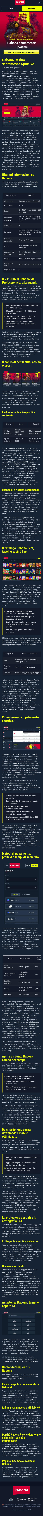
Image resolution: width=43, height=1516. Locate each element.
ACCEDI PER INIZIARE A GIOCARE (21, 52)
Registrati (32, 8)
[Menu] (39, 2)
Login (11, 8)
